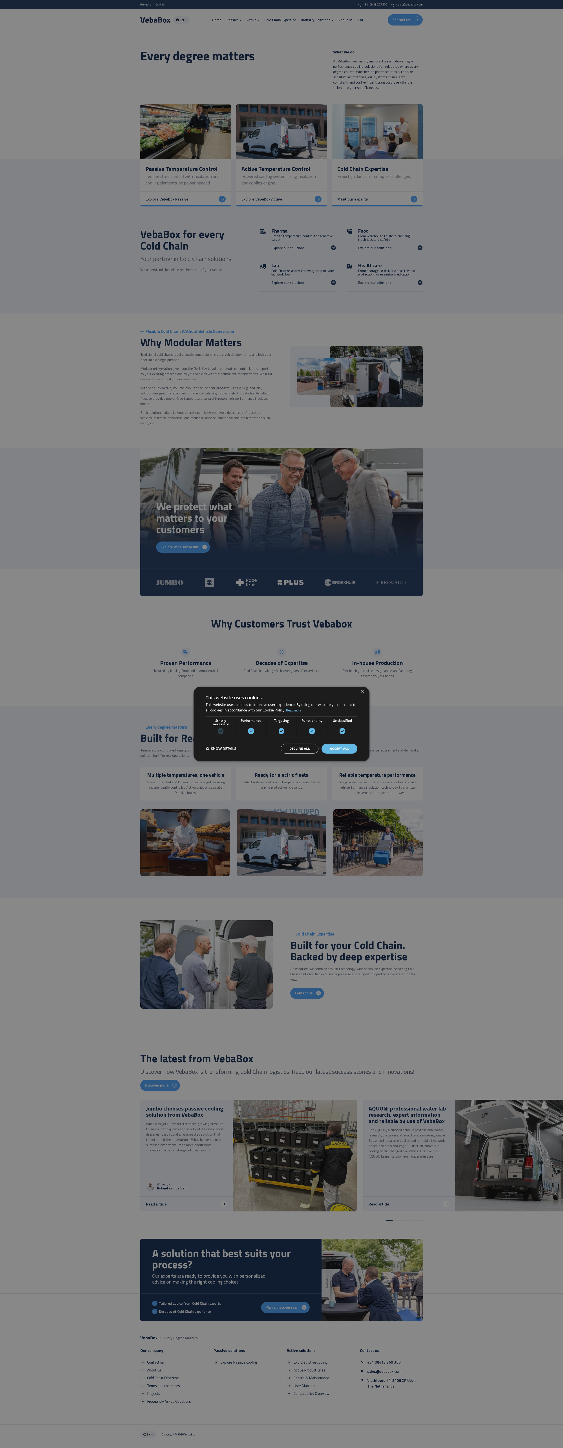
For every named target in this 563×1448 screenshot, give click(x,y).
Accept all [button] (339, 748)
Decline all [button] (299, 748)
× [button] (362, 692)
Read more (294, 710)
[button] (221, 749)
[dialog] (281, 724)
